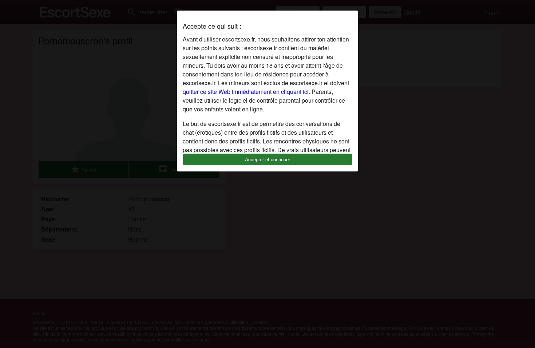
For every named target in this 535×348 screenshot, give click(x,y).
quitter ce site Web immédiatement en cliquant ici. (246, 91)
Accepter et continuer (267, 159)
